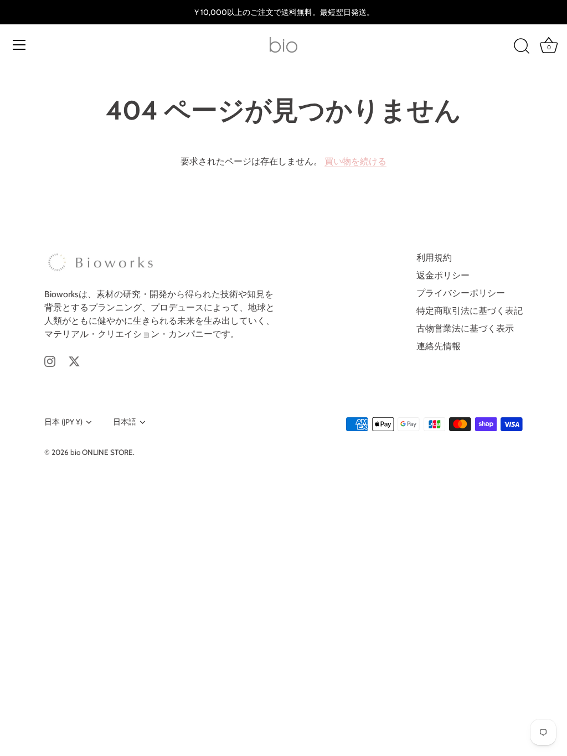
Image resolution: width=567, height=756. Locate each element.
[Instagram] (49, 360)
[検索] (521, 46)
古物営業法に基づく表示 (465, 328)
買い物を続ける (355, 161)
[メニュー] (19, 45)
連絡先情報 (438, 346)
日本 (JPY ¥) (63, 421)
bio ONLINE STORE (101, 452)
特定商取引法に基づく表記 (469, 310)
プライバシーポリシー (460, 293)
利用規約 (434, 257)
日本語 (124, 421)
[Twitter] (74, 360)
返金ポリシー (443, 275)
